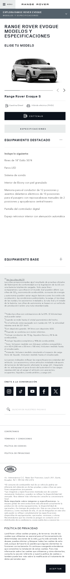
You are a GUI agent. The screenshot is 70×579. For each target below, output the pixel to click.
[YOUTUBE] (32, 391)
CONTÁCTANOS (11, 431)
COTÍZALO (36, 116)
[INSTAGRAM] (8, 391)
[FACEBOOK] (43, 391)
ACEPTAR (56, 568)
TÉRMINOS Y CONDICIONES (18, 438)
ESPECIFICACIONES (33, 129)
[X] (55, 391)
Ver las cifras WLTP (15, 279)
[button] (64, 90)
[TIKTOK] (20, 391)
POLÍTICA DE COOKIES (15, 446)
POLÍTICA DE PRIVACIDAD (17, 453)
